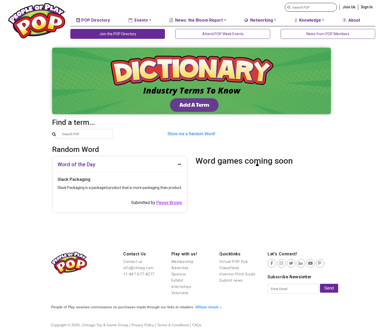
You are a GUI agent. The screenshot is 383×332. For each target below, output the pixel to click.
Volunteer (180, 293)
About (353, 20)
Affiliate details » (208, 307)
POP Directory (95, 20)
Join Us (348, 7)
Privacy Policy (142, 325)
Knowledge (309, 20)
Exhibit (177, 280)
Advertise (180, 268)
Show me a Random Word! (191, 133)
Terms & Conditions (173, 325)
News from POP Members (327, 34)
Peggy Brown (169, 202)
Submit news (231, 280)
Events (140, 20)
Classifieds (229, 268)
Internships (181, 287)
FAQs (196, 325)
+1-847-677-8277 (139, 274)
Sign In (367, 7)
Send (329, 288)
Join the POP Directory (117, 34)
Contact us (133, 262)
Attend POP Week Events (223, 34)
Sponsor (178, 274)
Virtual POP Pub (233, 262)
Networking (261, 20)
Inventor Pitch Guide (237, 274)
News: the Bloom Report (198, 20)
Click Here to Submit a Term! (287, 133)
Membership (182, 262)
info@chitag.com (138, 268)
